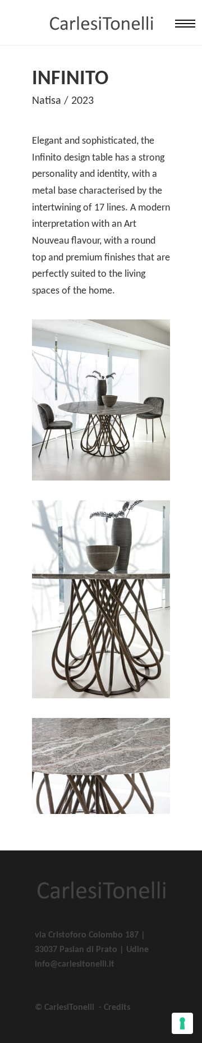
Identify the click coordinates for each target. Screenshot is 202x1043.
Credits (117, 1007)
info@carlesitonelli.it (74, 964)
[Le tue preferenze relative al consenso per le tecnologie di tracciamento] (182, 1023)
